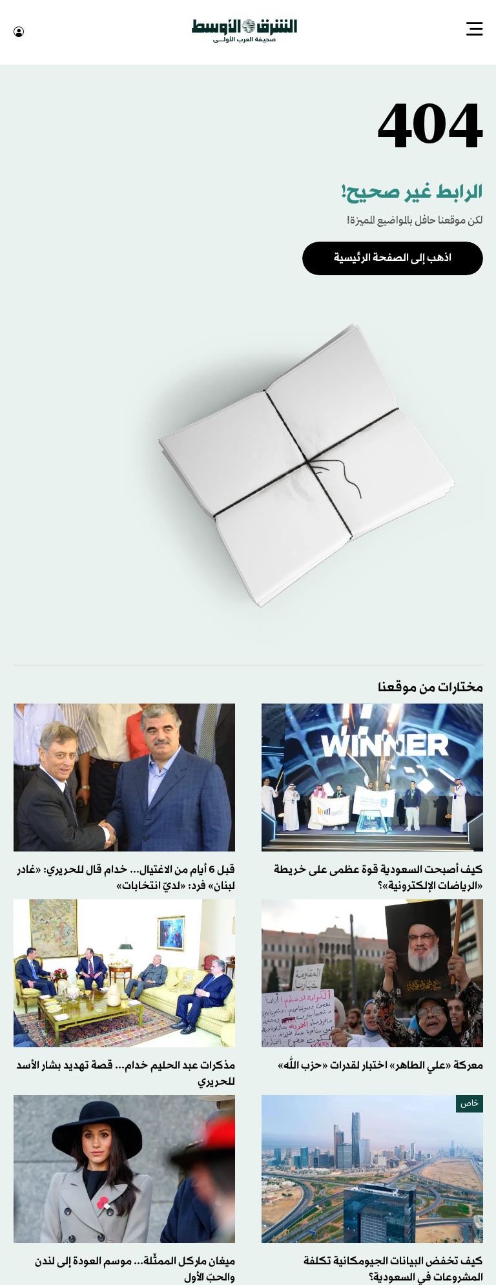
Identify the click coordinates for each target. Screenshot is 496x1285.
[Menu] (474, 30)
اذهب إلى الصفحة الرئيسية (392, 256)
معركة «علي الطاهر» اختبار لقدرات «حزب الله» (380, 1064)
